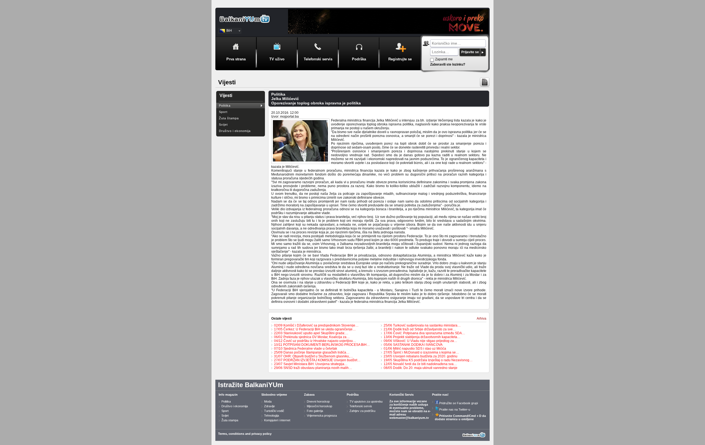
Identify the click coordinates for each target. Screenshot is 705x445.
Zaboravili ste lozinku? (447, 64)
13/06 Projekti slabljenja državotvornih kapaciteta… (422, 337)
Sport (223, 112)
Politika (225, 105)
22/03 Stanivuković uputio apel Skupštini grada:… (311, 333)
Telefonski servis (360, 406)
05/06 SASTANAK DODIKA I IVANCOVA (413, 345)
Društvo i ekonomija (235, 131)
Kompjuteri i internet (277, 420)
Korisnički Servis (401, 394)
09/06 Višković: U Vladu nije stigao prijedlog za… (420, 341)
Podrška (353, 394)
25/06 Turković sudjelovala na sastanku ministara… (422, 325)
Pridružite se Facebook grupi (458, 403)
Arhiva (481, 318)
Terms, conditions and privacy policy (245, 433)
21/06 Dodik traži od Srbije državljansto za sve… (420, 329)
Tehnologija (271, 415)
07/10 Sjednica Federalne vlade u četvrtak (305, 348)
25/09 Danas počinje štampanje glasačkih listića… (311, 352)
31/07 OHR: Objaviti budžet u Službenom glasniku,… (313, 356)
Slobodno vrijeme (274, 394)
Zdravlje (269, 406)
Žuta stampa (229, 420)
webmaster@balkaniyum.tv (409, 417)
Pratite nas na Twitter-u (454, 409)
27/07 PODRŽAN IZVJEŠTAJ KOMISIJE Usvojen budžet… (317, 360)
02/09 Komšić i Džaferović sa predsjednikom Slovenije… (316, 325)
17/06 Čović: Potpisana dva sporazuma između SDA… (424, 333)
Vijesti (225, 95)
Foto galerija (315, 410)
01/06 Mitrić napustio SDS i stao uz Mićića (415, 348)
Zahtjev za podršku (362, 410)
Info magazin (228, 394)
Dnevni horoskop (318, 401)
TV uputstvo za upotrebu (366, 401)
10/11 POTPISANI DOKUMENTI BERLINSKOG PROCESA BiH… (322, 345)
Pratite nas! (440, 394)
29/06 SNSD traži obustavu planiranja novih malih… (313, 368)
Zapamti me (444, 59)
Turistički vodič (274, 410)
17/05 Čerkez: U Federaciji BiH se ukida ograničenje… (315, 329)
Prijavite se (470, 52)
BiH (229, 31)
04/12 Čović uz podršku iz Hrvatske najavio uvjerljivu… (315, 341)
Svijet (223, 124)
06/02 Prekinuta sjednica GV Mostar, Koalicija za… (312, 337)
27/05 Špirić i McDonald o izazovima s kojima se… (421, 352)
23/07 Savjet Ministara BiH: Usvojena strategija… (311, 364)
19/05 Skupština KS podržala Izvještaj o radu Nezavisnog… (428, 360)
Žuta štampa (229, 118)
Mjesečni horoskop (319, 406)
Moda (268, 401)
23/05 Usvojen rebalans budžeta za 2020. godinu (420, 356)
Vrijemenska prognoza (322, 415)
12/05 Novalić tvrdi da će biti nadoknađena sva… (420, 364)
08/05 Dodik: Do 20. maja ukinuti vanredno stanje (420, 368)
